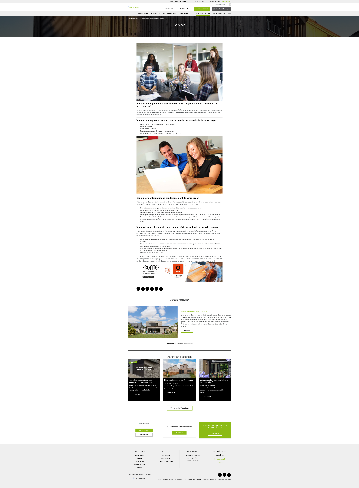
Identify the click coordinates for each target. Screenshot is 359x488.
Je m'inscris (179, 432)
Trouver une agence (139, 455)
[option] (144, 380)
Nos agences (183, 13)
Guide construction (219, 13)
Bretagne (139, 458)
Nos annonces (143, 13)
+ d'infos (187, 331)
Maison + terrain (166, 458)
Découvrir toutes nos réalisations (179, 344)
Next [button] (234, 380)
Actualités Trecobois (150, 385)
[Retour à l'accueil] (133, 7)
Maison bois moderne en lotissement (194, 311)
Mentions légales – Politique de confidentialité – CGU (172, 479)
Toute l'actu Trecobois (180, 408)
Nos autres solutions (169, 13)
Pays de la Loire (139, 461)
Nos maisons (155, 13)
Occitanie (139, 467)
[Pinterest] (224, 475)
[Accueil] (134, 13)
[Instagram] (229, 475)
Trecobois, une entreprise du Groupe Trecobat (145, 18)
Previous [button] (125, 380)
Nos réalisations (219, 451)
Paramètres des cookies (224, 479)
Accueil (130, 18)
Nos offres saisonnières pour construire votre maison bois (141, 381)
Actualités (219, 455)
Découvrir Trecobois (203, 13)
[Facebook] (220, 475)
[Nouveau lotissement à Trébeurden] (179, 368)
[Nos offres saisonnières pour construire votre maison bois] (144, 368)
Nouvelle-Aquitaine (139, 464)
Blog (229, 13)
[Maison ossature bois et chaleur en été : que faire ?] (215, 368)
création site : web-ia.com (210, 479)
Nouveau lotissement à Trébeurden (178, 380)
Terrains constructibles (166, 461)
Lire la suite (136, 394)
